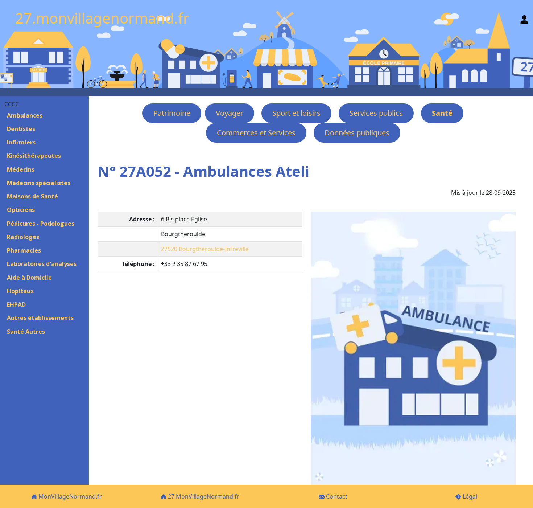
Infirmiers (21, 142)
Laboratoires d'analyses (42, 264)
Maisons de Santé (32, 196)
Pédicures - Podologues (40, 224)
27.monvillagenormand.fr (102, 18)
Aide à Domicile (29, 278)
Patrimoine (171, 113)
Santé (442, 113)
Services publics (376, 113)
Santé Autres (26, 332)
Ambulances (24, 115)
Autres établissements (40, 318)
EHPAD (16, 304)
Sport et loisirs (296, 113)
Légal (469, 496)
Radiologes (23, 237)
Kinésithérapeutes (34, 156)
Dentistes (21, 129)
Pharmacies (24, 250)
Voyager (229, 113)
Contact (336, 496)
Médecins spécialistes (38, 183)
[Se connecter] (524, 18)
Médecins (20, 169)
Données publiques (357, 133)
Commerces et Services (256, 133)
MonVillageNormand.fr (69, 496)
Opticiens (21, 210)
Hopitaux (20, 291)
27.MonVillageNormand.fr (202, 496)
